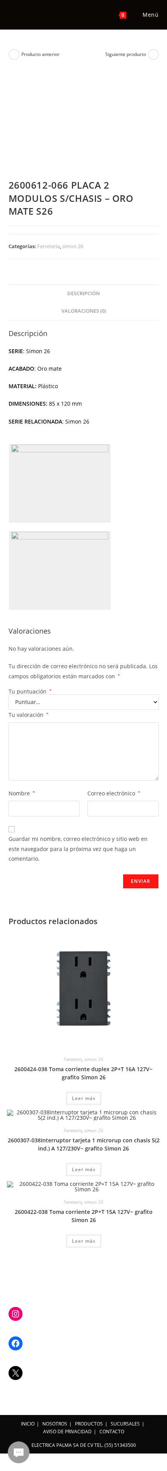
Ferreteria (48, 246)
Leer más (84, 1098)
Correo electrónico (113, 793)
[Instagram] (16, 1314)
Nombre (22, 793)
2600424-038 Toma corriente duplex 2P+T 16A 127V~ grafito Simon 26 (83, 1073)
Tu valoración (29, 714)
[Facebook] (16, 1343)
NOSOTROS (54, 1423)
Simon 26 (77, 421)
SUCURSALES (125, 1423)
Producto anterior (40, 54)
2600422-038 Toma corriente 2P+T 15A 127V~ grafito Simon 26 (84, 1216)
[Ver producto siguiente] (153, 54)
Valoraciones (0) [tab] (83, 311)
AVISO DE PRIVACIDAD (67, 1431)
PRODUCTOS (89, 1423)
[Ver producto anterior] (14, 54)
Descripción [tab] (83, 293)
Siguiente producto (125, 54)
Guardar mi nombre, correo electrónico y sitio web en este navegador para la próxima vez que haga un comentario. (78, 848)
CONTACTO (111, 1431)
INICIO (28, 1423)
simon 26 (72, 246)
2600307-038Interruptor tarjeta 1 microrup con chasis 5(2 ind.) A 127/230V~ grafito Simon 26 (84, 1144)
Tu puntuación (30, 691)
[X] (16, 1373)
